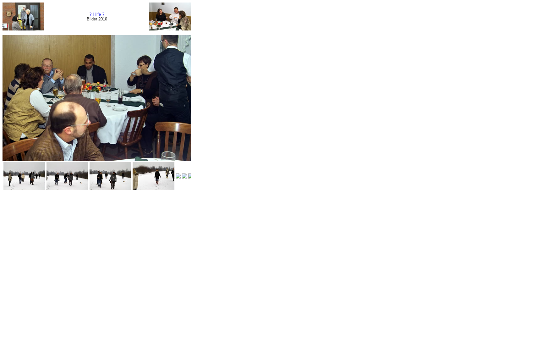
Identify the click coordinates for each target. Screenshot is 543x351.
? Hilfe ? (96, 14)
